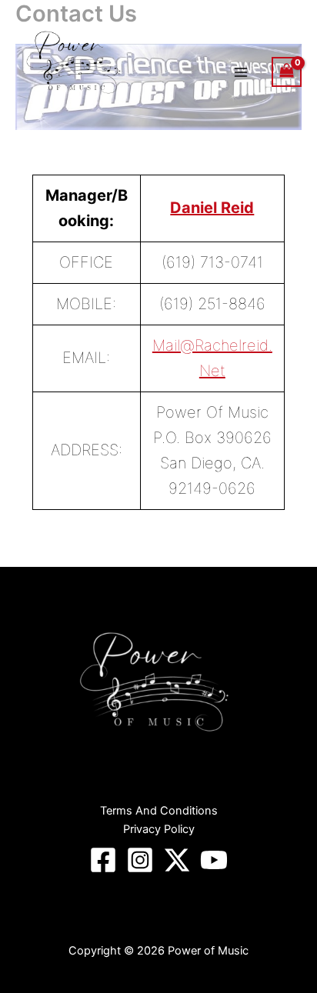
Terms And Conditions (159, 811)
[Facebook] (103, 860)
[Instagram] (140, 860)
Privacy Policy (159, 829)
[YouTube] (214, 860)
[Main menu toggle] (240, 71)
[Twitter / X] (177, 860)
